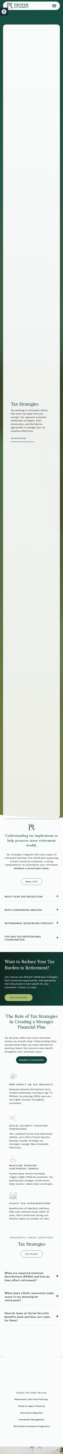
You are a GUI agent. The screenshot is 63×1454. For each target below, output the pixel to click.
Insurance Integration (31, 1412)
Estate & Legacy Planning (31, 1406)
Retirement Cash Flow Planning (31, 1399)
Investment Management (31, 1419)
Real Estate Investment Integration (32, 1426)
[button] (54, 5)
